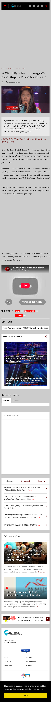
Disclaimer (7, 666)
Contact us (7, 661)
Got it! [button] (25, 696)
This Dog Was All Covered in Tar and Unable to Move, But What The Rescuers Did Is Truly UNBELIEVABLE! (25, 555)
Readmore (41, 572)
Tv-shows (11, 69)
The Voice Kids (21, 69)
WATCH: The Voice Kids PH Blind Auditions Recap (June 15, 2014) (23, 140)
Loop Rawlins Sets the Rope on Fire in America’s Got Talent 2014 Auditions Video (24, 381)
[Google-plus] (42, 6)
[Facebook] (34, 6)
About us (29, 657)
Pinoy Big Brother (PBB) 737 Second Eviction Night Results (23, 593)
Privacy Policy (31, 661)
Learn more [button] (38, 689)
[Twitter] (38, 6)
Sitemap (29, 666)
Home (3, 69)
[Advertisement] (25, 39)
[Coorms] (16, 7)
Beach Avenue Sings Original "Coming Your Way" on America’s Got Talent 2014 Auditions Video (24, 359)
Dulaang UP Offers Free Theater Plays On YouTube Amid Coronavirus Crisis (30, 619)
